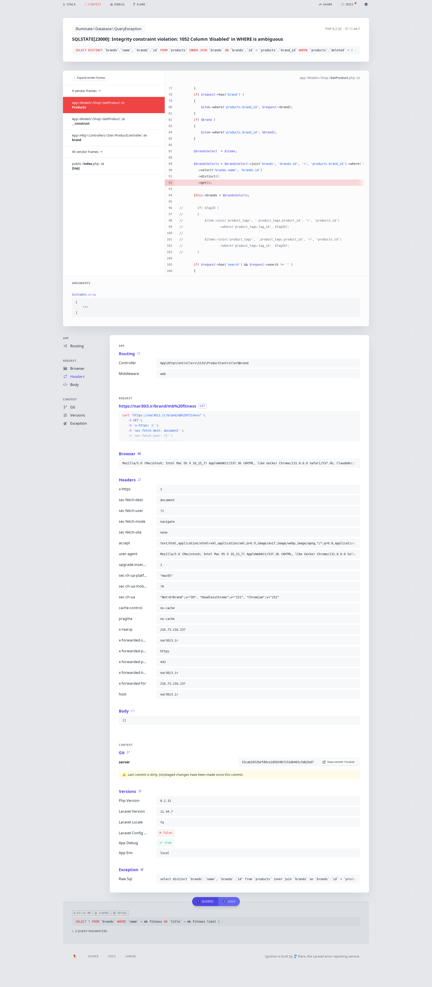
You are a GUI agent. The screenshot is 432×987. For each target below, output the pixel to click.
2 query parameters (91, 931)
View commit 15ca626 (341, 762)
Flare (301, 956)
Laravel (130, 956)
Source (93, 956)
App (66, 338)
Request (69, 361)
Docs (112, 956)
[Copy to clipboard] (354, 50)
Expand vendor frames (91, 78)
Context (70, 399)
